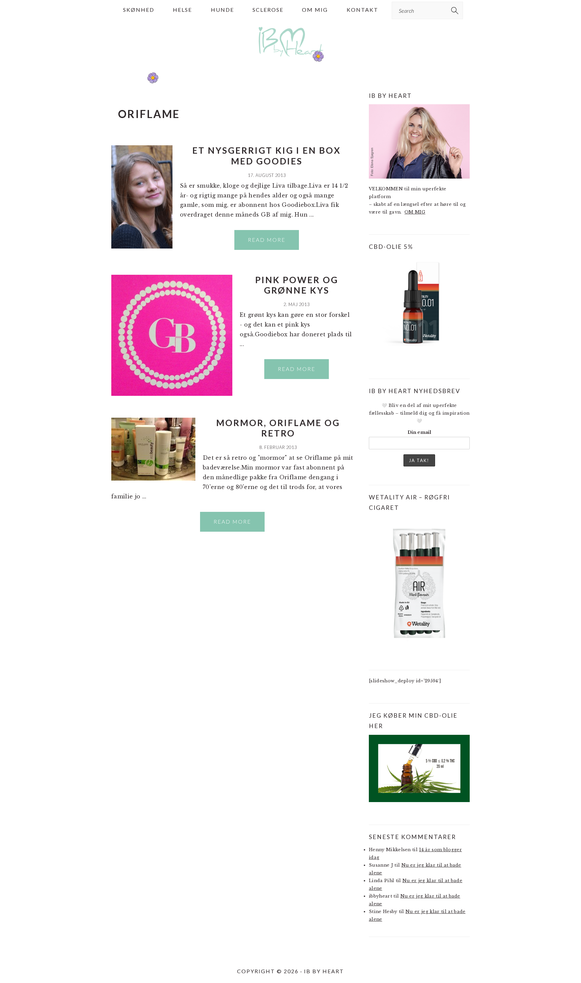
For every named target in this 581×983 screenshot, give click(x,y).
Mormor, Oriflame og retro (278, 428)
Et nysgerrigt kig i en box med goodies (266, 155)
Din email (419, 432)
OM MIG (414, 212)
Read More (266, 239)
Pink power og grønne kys (296, 285)
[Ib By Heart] (291, 60)
